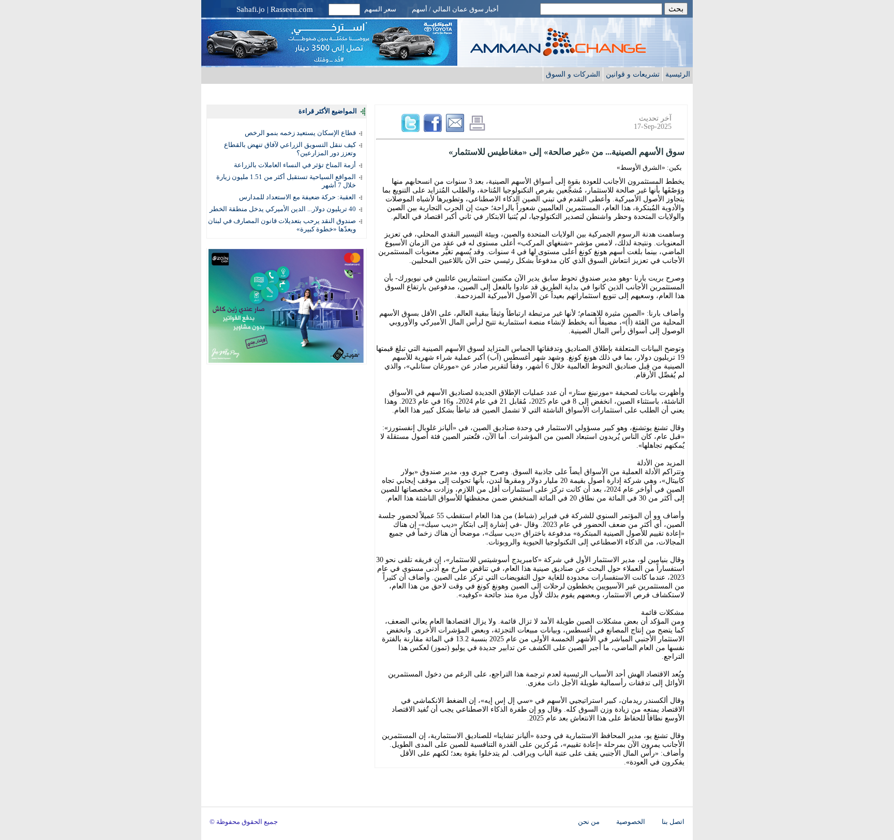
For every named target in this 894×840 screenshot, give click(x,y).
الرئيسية (677, 74)
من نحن (589, 822)
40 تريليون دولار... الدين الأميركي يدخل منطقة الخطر (283, 209)
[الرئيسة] (579, 53)
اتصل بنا (673, 822)
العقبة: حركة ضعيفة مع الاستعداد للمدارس (297, 197)
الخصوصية (630, 822)
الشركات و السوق (573, 74)
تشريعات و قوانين (633, 74)
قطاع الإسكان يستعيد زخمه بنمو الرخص (300, 133)
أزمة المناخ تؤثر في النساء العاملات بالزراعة (295, 165)
